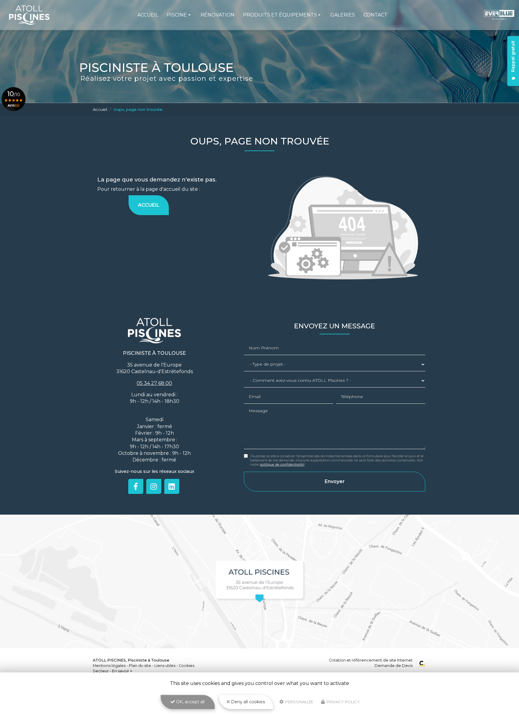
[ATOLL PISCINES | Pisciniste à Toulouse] (29, 15)
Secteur (101, 671)
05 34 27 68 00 (154, 383)
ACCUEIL (148, 205)
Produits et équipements (280, 15)
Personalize (298, 701)
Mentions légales (109, 665)
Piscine (177, 15)
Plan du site (140, 665)
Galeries (342, 15)
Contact (375, 15)
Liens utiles (164, 665)
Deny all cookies (247, 701)
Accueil (147, 15)
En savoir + (122, 671)
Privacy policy (343, 701)
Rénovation (218, 15)
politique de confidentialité (282, 464)
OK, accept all (190, 701)
